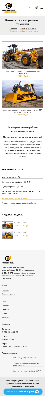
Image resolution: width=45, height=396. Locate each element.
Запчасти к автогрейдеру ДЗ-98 (16, 182)
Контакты (5, 317)
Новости (5, 305)
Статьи (5, 302)
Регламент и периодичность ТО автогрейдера (26, 364)
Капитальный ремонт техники (14, 198)
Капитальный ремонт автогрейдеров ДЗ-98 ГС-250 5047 (22, 72)
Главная (13, 28)
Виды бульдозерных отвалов (24, 358)
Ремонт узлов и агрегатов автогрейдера (19, 203)
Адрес (4, 343)
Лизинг (4, 313)
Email (4, 336)
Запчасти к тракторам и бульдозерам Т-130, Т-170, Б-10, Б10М (21, 192)
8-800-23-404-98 (10, 332)
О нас (4, 298)
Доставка (5, 309)
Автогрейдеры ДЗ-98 (11, 177)
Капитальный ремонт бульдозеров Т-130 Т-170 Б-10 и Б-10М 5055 (22, 111)
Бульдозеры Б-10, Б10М (12, 187)
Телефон (6, 329)
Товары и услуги (28, 28)
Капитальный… (20, 222)
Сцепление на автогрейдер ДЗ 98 (27, 371)
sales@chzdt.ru (8, 339)
